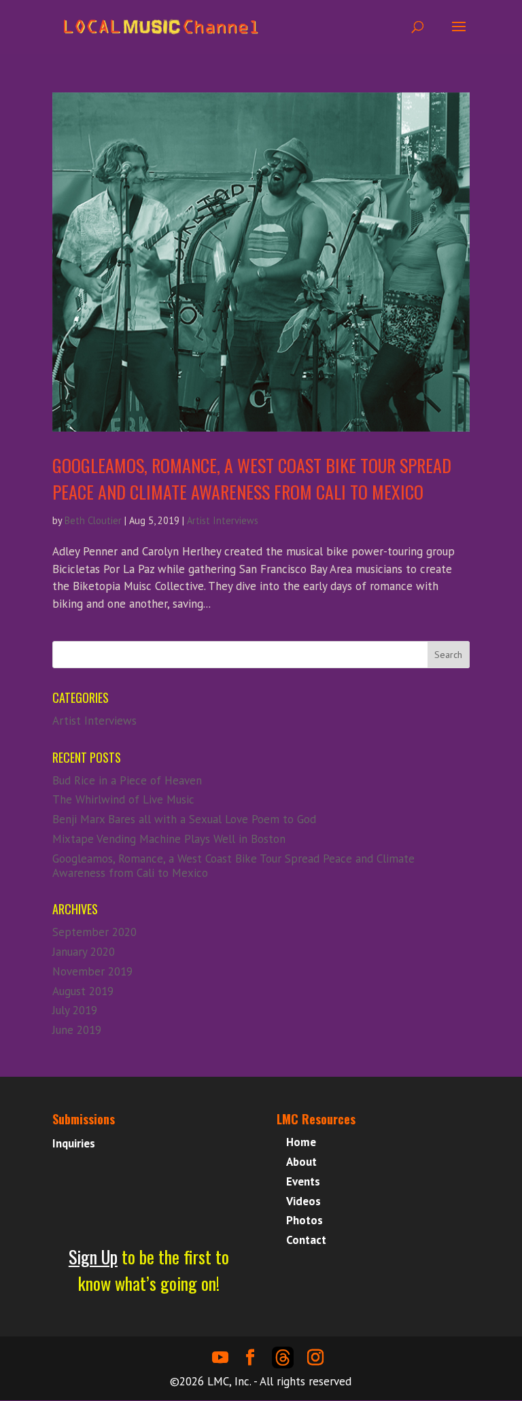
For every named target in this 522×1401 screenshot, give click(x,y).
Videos (303, 1201)
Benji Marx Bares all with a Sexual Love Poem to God (184, 819)
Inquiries (73, 1143)
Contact (306, 1239)
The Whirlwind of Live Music (123, 799)
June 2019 (76, 1029)
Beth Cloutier (93, 520)
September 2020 (94, 931)
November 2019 (92, 971)
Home (301, 1142)
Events (303, 1181)
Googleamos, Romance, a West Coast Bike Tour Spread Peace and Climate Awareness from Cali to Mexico (251, 478)
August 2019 (83, 991)
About (301, 1161)
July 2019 (74, 1010)
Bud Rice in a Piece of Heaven (127, 780)
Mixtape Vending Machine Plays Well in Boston (168, 838)
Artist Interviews (222, 520)
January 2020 (83, 951)
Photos (304, 1220)
